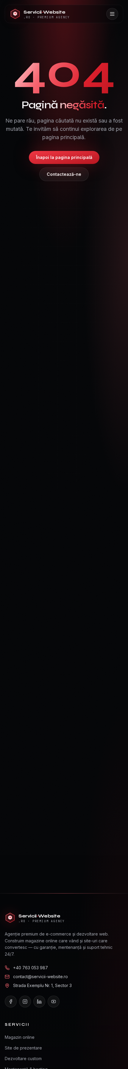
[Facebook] (11, 1001)
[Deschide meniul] (112, 14)
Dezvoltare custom (23, 1058)
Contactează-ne (64, 174)
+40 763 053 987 (30, 967)
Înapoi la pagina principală (64, 157)
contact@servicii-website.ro (40, 976)
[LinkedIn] (39, 1001)
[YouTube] (54, 1001)
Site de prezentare (23, 1047)
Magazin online (20, 1037)
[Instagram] (25, 1001)
